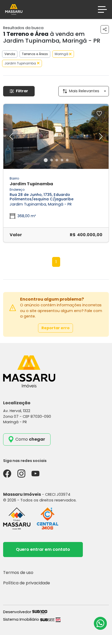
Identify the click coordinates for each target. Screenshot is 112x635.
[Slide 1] (46, 160)
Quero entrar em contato (43, 549)
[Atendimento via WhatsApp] (100, 623)
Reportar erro (55, 327)
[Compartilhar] (105, 29)
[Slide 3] (56, 160)
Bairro (14, 178)
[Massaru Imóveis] (13, 9)
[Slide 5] (67, 160)
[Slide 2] (51, 160)
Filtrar (22, 91)
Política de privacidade (26, 583)
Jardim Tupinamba (20, 63)
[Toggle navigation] (102, 9)
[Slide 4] (62, 160)
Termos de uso (18, 573)
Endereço (17, 189)
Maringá (62, 54)
